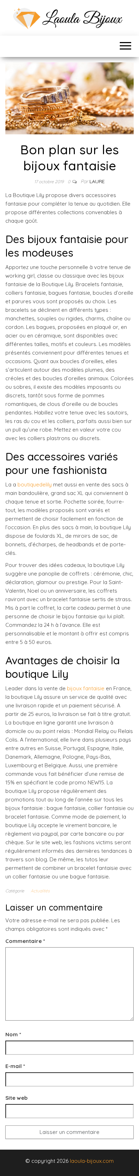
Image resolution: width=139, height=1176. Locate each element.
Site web (16, 1097)
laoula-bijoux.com (92, 1160)
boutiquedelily (34, 484)
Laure (97, 181)
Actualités (40, 890)
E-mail (15, 1066)
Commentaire (25, 941)
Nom (13, 1034)
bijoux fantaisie (85, 688)
